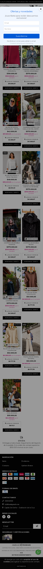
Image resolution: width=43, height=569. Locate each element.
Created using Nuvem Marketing (21, 43)
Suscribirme (21, 36)
